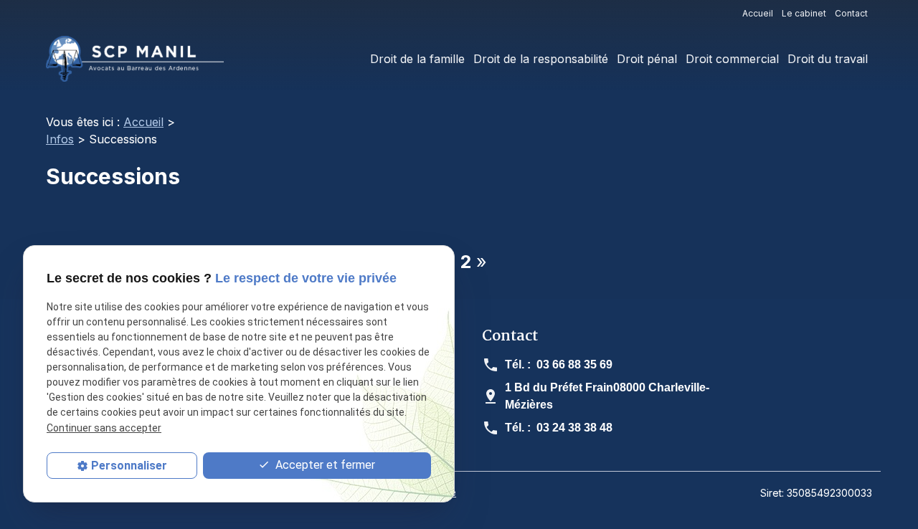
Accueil (757, 13)
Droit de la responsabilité (540, 59)
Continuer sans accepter (104, 428)
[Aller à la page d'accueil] (135, 59)
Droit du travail (827, 59)
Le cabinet (804, 13)
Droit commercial (732, 59)
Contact (851, 13)
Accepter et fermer (324, 465)
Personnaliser (129, 465)
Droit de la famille (417, 59)
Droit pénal (647, 59)
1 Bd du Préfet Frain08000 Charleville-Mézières (607, 396)
